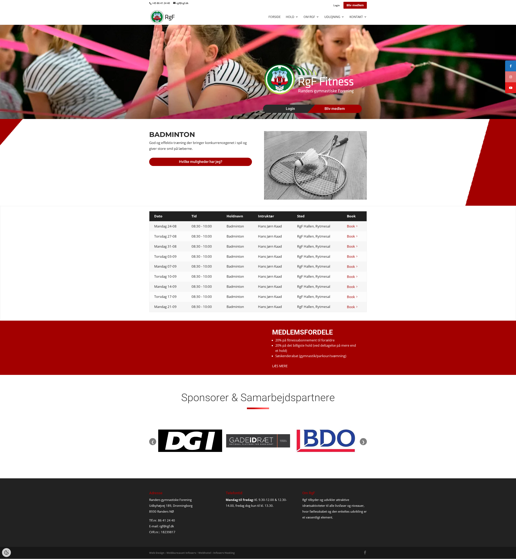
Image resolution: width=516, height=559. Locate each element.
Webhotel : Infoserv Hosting (216, 553)
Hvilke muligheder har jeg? (200, 162)
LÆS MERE (280, 366)
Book (351, 226)
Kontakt (356, 17)
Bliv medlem (355, 5)
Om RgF (309, 17)
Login (336, 5)
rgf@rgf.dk (166, 526)
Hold (290, 17)
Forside (274, 17)
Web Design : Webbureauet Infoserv (172, 553)
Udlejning (332, 17)
